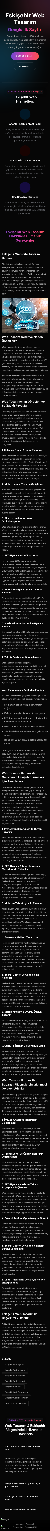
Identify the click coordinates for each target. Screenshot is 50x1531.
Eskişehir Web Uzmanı (14, 1370)
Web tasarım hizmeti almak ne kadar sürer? (22, 1448)
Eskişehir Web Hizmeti (14, 1381)
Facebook (30, 1524)
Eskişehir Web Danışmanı (16, 1392)
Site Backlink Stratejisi (25, 197)
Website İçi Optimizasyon (25, 160)
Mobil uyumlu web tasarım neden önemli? (21, 1498)
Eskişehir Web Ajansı (14, 1364)
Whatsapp (24, 66)
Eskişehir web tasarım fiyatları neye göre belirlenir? (22, 1485)
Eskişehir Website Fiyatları (16, 1398)
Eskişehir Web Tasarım (14, 1375)
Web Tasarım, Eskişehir (15, 1403)
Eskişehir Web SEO (13, 1386)
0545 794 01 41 (24, 56)
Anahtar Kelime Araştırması (25, 123)
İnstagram (20, 1524)
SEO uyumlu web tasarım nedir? (20, 1509)
